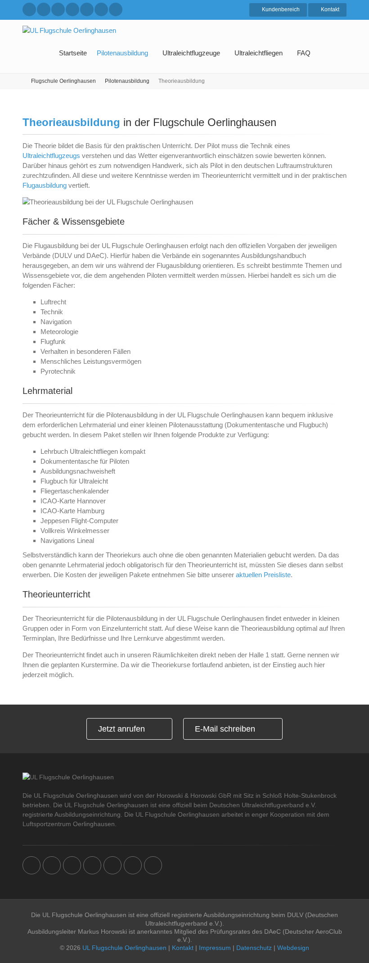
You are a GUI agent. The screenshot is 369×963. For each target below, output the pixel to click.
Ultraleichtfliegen (258, 53)
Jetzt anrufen (121, 728)
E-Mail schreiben (225, 728)
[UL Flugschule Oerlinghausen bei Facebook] (72, 9)
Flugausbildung (44, 185)
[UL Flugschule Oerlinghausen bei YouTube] (101, 9)
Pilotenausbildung (122, 53)
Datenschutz (254, 947)
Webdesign (293, 947)
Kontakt (183, 947)
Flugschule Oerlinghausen (63, 81)
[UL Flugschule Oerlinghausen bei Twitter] (87, 9)
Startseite (73, 53)
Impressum (215, 947)
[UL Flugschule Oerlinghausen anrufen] (29, 9)
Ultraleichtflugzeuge (191, 53)
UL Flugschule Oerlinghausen (124, 947)
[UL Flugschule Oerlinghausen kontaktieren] (43, 9)
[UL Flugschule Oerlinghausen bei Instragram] (115, 9)
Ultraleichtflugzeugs (51, 155)
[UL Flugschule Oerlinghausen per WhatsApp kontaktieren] (58, 9)
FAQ (303, 53)
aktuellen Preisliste (263, 575)
